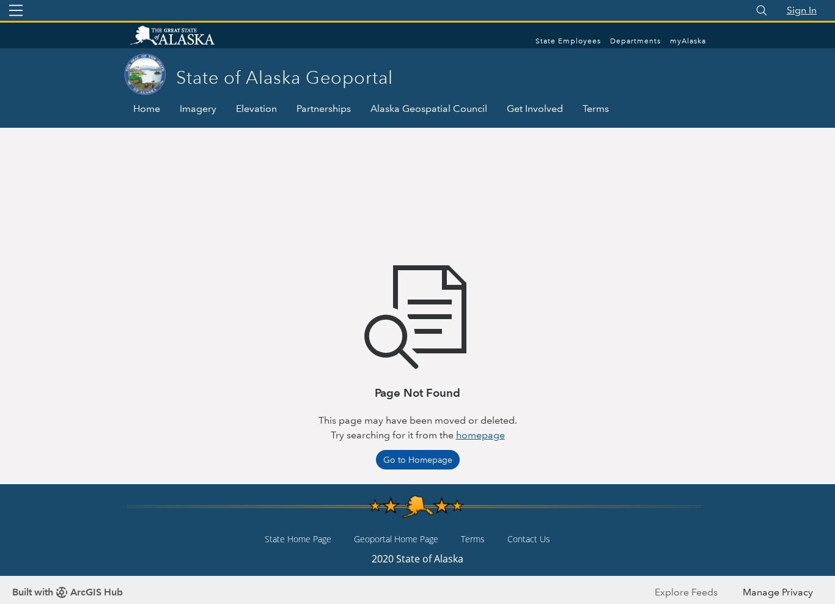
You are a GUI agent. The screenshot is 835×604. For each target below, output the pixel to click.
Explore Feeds (686, 592)
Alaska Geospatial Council (428, 108)
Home (146, 108)
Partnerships (323, 108)
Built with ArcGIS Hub (67, 592)
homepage (480, 435)
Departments (635, 41)
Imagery (198, 108)
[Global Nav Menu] (16, 10)
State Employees (568, 41)
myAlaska (688, 41)
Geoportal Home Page (396, 539)
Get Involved (535, 108)
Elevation (256, 108)
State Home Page (298, 539)
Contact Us (528, 539)
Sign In (802, 10)
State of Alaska (185, 37)
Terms (596, 108)
